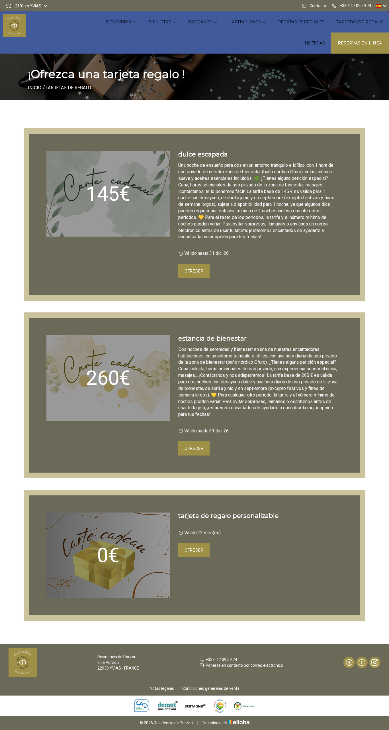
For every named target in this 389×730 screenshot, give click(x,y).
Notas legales (162, 688)
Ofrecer (194, 271)
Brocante (200, 22)
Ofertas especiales (301, 22)
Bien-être (160, 22)
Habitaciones (245, 22)
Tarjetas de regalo (359, 22)
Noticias (315, 43)
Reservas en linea (360, 43)
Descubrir (119, 22)
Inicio (34, 87)
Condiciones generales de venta (210, 688)
